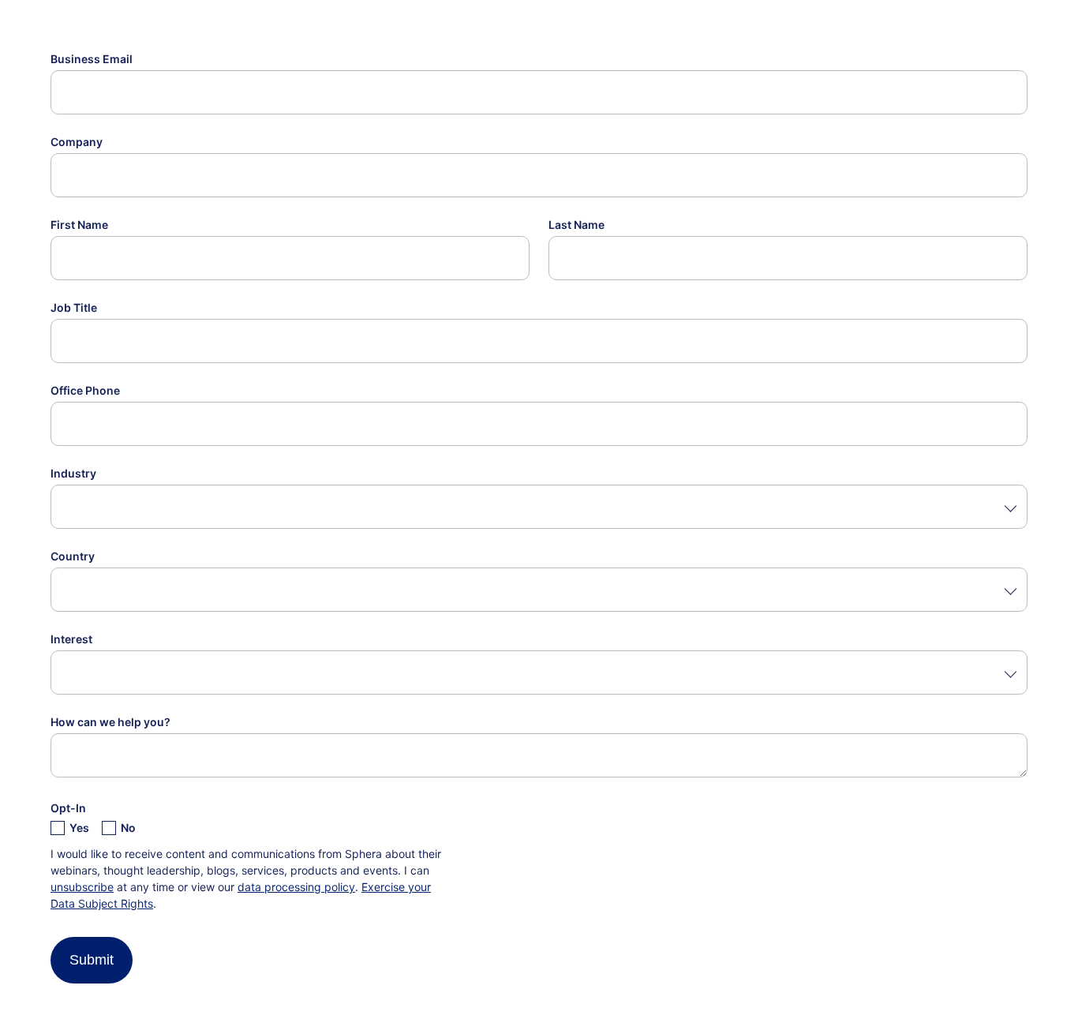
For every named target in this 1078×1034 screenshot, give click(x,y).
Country (73, 556)
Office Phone (85, 390)
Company (77, 141)
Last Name (576, 224)
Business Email (92, 59)
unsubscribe (82, 887)
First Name (79, 224)
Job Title (74, 307)
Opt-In (68, 808)
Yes (79, 827)
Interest (71, 639)
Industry (73, 473)
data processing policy (296, 887)
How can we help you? (110, 722)
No (128, 827)
